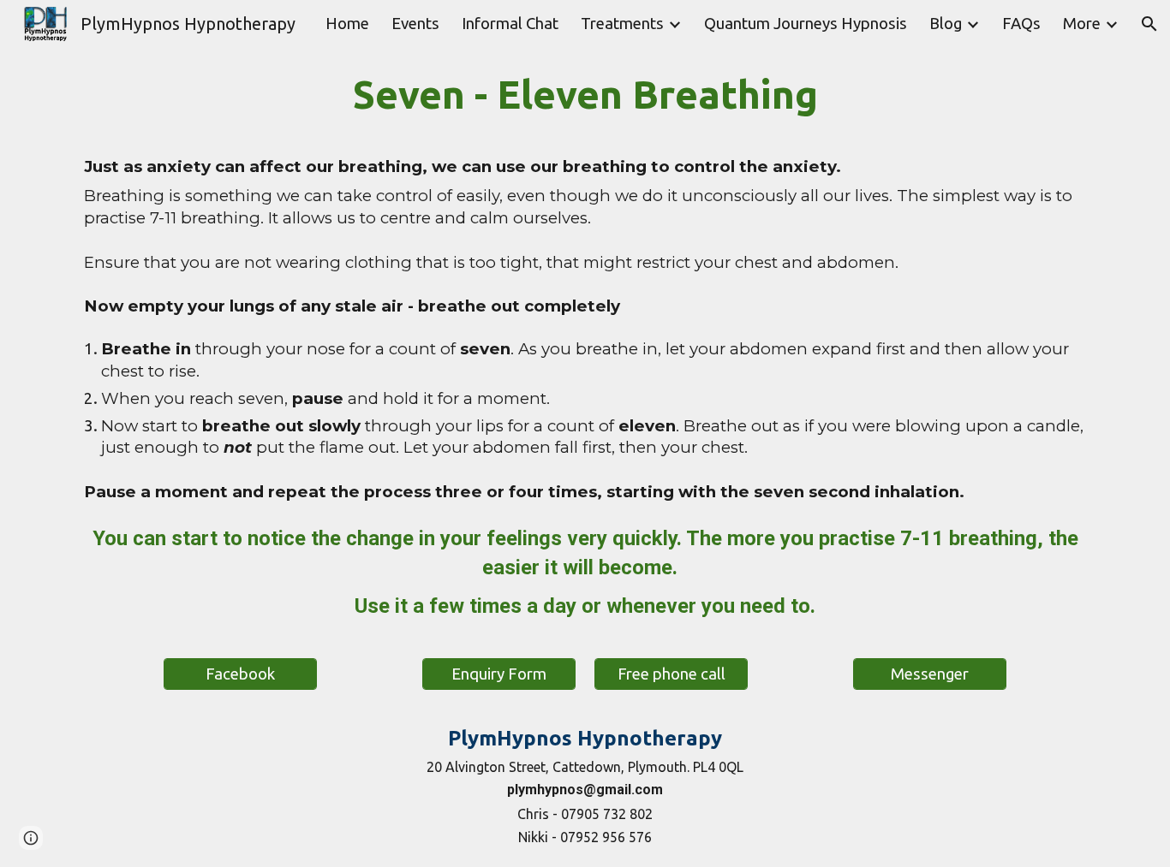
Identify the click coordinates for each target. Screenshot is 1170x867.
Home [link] (347, 24)
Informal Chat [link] (510, 24)
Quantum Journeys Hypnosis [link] (805, 24)
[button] (1149, 24)
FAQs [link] (1021, 24)
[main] (584, 288)
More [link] (1082, 24)
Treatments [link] (622, 24)
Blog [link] (945, 24)
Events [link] (415, 24)
